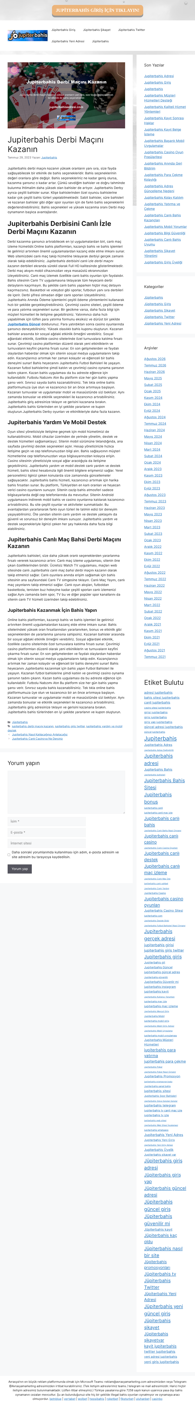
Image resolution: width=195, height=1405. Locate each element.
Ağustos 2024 (155, 417)
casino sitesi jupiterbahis (157, 707)
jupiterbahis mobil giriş (156, 1020)
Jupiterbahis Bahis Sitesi (164, 784)
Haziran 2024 (154, 430)
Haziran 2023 (154, 508)
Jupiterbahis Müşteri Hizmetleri (158, 1042)
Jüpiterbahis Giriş (63, 30)
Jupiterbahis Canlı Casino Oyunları (161, 848)
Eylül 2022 (152, 566)
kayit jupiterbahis (160, 1346)
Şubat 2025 (153, 385)
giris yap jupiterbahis (158, 722)
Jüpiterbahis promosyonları (157, 1264)
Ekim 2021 (152, 637)
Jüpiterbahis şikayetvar (156, 1336)
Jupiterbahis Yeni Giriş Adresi (158, 1145)
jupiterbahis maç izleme (161, 1006)
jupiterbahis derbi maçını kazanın (33, 726)
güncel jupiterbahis (154, 732)
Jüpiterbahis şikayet (157, 1324)
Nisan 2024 (153, 443)
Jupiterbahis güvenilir (156, 977)
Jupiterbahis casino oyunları (163, 902)
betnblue (56, 1399)
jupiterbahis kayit (156, 991)
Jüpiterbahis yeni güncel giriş (163, 1309)
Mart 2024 (152, 449)
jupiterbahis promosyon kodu (158, 1081)
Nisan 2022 (153, 598)
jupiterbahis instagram (160, 987)
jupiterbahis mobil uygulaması (160, 1035)
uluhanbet (142, 1399)
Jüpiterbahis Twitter (131, 30)
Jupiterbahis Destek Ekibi (156, 920)
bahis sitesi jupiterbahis (162, 697)
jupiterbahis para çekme (165, 1061)
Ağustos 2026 (155, 359)
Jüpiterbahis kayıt (158, 1229)
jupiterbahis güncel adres (162, 972)
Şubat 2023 (153, 534)
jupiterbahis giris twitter (70, 726)
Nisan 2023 (153, 521)
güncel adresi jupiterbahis (163, 727)
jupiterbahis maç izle (155, 1001)
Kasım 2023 (153, 475)
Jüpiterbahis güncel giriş (158, 1205)
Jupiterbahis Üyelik (158, 1150)
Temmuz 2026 (155, 365)
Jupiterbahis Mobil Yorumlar (165, 227)
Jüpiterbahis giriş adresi (163, 1164)
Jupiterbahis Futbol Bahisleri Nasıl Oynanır (164, 925)
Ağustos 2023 (155, 495)
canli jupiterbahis (157, 702)
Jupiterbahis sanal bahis (157, 1086)
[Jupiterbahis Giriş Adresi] (28, 35)
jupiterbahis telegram (160, 1105)
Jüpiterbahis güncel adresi (165, 1191)
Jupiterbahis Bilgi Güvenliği (164, 233)
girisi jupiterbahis (156, 712)
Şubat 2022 (153, 611)
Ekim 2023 (152, 482)
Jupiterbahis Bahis (158, 769)
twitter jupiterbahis (159, 1351)
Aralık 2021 (152, 624)
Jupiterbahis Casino (155, 893)
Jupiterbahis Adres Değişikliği (159, 750)
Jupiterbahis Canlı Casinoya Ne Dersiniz (37, 738)
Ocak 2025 (152, 391)
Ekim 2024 (152, 404)
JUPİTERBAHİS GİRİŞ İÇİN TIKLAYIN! (97, 10)
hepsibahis (97, 1399)
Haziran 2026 (154, 372)
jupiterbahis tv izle (156, 1115)
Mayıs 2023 (153, 514)
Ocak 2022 (152, 618)
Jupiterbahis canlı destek (161, 856)
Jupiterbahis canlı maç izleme (162, 869)
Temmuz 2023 (155, 501)
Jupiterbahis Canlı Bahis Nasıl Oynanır (162, 830)
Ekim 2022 (152, 560)
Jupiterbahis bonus (158, 798)
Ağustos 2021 (154, 650)
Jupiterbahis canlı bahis (161, 821)
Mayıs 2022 (153, 592)
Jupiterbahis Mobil (154, 1016)
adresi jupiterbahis (158, 692)
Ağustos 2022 (154, 572)
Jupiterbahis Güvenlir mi (161, 982)
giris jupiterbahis (155, 717)
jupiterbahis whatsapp (156, 1130)
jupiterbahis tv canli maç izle (163, 1110)
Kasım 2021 (153, 631)
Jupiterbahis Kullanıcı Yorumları (159, 997)
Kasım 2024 (153, 398)
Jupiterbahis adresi (158, 759)
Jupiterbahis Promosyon (162, 1076)
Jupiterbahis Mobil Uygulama (158, 1031)
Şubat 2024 (153, 456)
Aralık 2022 (152, 547)
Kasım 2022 (153, 553)
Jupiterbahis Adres (158, 745)
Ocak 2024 (152, 462)
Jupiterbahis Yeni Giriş (159, 1140)
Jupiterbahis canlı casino (161, 838)
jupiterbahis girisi (159, 945)
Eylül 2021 (152, 644)
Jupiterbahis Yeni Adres (163, 1135)
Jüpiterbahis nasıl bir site (163, 1252)
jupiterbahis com (153, 915)
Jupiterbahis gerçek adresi (159, 934)
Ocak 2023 (152, 540)
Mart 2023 (152, 527)
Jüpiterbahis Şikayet (96, 30)
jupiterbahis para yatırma (160, 1052)
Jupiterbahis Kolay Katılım (163, 197)
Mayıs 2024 (153, 436)
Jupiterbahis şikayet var (160, 1154)
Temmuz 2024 (155, 424)
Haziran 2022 (154, 585)
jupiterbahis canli (153, 808)
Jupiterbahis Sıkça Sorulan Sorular (160, 1101)
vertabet (69, 1399)
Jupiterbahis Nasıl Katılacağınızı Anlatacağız (40, 734)
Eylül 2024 (152, 411)
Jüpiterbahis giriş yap (162, 1178)
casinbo (157, 1399)
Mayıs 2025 (153, 378)
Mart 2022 (152, 605)
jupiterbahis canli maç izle (158, 812)
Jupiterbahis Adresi (159, 76)
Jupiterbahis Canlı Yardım (156, 888)
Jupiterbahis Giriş (157, 82)
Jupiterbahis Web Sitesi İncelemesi (161, 1125)
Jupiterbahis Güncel (158, 967)
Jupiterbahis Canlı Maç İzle (157, 879)
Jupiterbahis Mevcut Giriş (156, 1011)
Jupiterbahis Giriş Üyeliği (163, 262)
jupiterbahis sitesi (157, 1091)
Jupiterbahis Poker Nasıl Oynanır (160, 1072)
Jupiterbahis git (154, 962)
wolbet (82, 1399)
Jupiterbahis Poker (153, 1067)
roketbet (112, 1399)
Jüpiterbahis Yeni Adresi (67, 41)
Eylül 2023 (152, 488)
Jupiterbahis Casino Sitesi (163, 910)
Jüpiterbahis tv (160, 1274)
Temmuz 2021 (155, 657)
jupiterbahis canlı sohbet (156, 883)
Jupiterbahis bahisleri (154, 775)
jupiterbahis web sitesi (155, 1120)
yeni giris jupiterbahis (161, 1362)
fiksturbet (127, 1399)
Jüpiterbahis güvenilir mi (158, 1219)
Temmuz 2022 (155, 579)
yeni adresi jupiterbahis (160, 1357)
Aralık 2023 (153, 469)
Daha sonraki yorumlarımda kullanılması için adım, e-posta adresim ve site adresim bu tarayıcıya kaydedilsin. (65, 854)
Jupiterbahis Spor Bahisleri (160, 1095)
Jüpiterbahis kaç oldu (160, 1238)
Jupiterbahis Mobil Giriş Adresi (159, 1026)
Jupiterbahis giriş (163, 956)
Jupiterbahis (153, 89)
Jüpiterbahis (100, 41)
